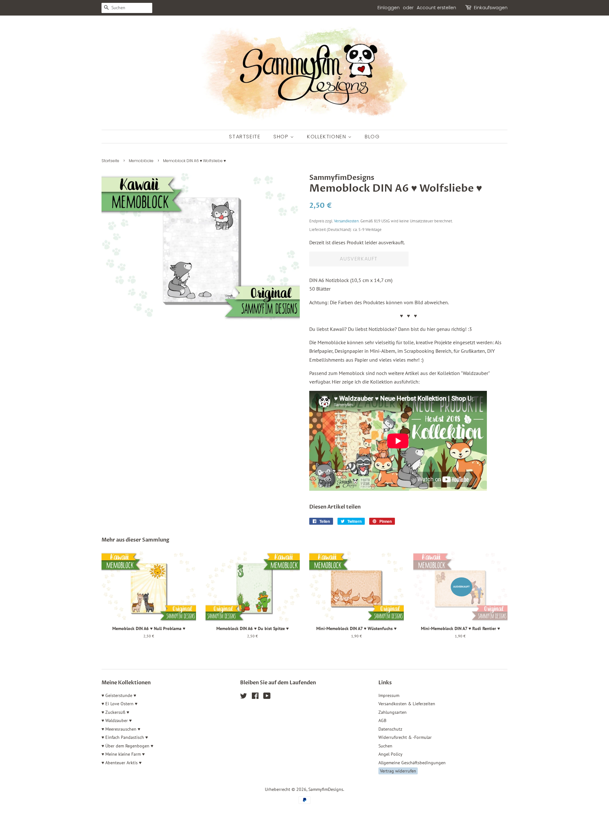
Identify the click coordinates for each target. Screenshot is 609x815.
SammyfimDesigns (325, 789)
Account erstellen (436, 7)
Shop (281, 136)
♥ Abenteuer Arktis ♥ (121, 763)
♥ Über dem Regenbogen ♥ (127, 746)
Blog (372, 136)
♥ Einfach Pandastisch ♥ (125, 737)
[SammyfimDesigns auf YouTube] (267, 697)
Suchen (385, 746)
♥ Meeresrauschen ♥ (121, 729)
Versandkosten (346, 221)
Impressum (388, 695)
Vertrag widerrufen (398, 771)
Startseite (244, 136)
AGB (382, 720)
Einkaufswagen (491, 7)
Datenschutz (390, 729)
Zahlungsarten (392, 712)
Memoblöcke (141, 160)
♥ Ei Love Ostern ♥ (119, 704)
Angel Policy (390, 754)
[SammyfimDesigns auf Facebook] (255, 697)
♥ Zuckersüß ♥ (115, 712)
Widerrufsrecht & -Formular (405, 737)
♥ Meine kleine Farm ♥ (123, 754)
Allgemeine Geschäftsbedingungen (412, 763)
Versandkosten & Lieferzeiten (406, 704)
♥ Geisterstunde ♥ (119, 695)
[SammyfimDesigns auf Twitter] (243, 697)
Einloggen (388, 7)
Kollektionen (327, 136)
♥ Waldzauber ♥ (117, 720)
